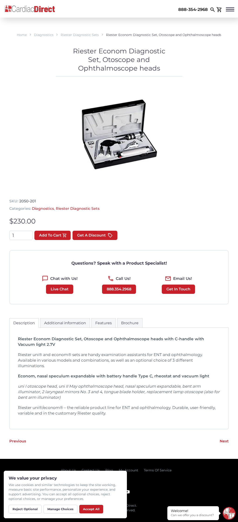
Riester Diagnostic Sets (80, 35)
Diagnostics (43, 35)
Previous (17, 441)
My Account (128, 470)
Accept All (91, 509)
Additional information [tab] (65, 323)
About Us (68, 470)
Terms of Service (158, 470)
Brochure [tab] (130, 323)
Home (22, 35)
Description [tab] (24, 323)
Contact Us (91, 470)
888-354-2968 (193, 9)
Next (224, 441)
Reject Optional (25, 509)
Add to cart (50, 235)
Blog (109, 470)
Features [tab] (103, 323)
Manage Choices (60, 509)
